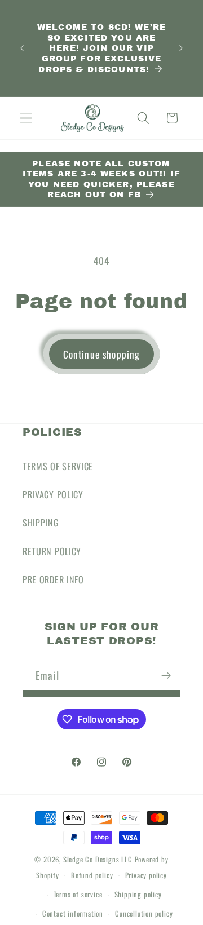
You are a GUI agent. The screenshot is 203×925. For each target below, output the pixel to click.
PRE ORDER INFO (53, 579)
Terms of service (78, 894)
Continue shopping (101, 354)
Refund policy (92, 875)
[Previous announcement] (22, 48)
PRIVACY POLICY (53, 494)
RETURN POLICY (52, 551)
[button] (26, 118)
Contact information (72, 913)
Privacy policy (146, 875)
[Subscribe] (166, 675)
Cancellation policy (144, 913)
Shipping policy (138, 894)
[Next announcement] (181, 48)
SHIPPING (41, 522)
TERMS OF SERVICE (58, 466)
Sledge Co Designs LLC (98, 859)
